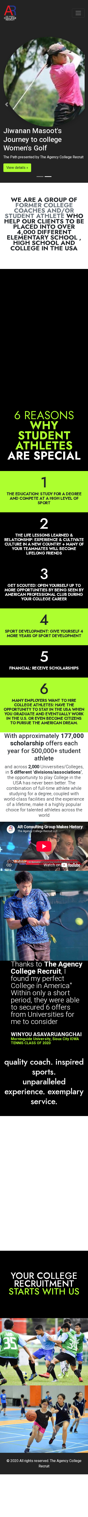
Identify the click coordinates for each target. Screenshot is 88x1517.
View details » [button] (17, 167)
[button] (6, 104)
